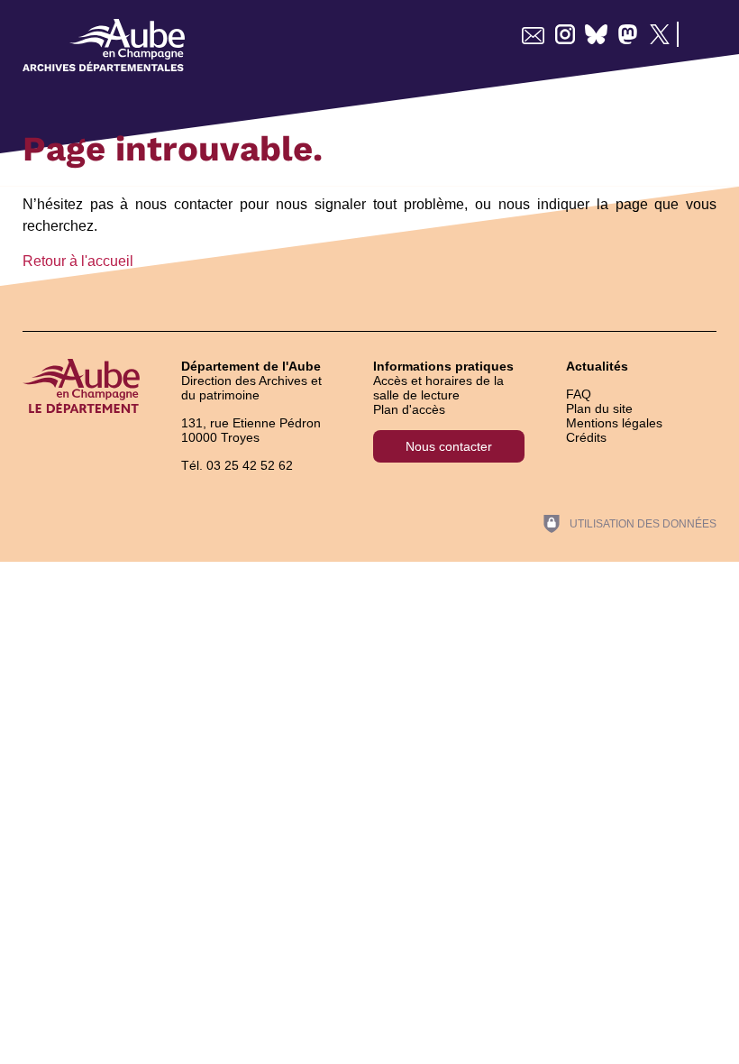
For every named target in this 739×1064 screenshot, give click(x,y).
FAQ (578, 394)
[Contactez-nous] (533, 34)
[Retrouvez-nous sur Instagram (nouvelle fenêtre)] (564, 34)
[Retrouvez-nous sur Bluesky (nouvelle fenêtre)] (596, 34)
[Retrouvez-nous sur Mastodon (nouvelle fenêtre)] (627, 34)
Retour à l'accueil (78, 261)
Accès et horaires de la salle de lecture (438, 387)
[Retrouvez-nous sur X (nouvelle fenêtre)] (659, 34)
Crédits (586, 437)
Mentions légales (614, 423)
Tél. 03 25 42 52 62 (237, 465)
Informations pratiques (443, 366)
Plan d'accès (409, 409)
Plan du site (599, 408)
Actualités (597, 366)
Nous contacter (449, 446)
